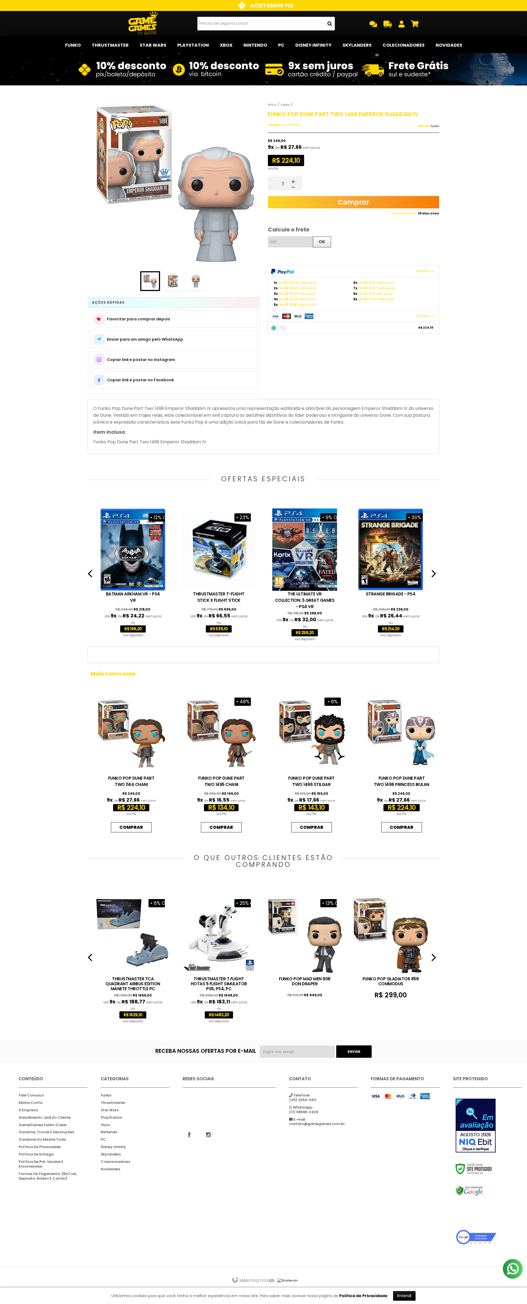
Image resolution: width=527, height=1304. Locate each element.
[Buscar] (329, 23)
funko (435, 126)
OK (322, 242)
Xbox (105, 1125)
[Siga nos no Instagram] (208, 1134)
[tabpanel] (133, 573)
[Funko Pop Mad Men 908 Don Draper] (305, 946)
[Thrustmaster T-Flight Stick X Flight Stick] (219, 574)
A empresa (28, 1110)
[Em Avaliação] (476, 1125)
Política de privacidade (40, 1147)
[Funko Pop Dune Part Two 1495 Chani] (221, 764)
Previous (90, 576)
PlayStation (111, 1117)
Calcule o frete (288, 229)
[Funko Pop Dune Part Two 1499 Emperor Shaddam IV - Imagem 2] (173, 281)
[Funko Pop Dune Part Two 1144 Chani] (131, 764)
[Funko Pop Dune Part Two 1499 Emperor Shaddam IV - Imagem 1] (150, 281)
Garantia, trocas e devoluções (46, 1132)
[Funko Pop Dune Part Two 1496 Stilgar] (311, 764)
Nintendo (109, 1132)
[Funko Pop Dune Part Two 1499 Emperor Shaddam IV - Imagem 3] (196, 281)
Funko (285, 104)
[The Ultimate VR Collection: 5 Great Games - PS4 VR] (305, 575)
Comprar (353, 202)
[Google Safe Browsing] (476, 1190)
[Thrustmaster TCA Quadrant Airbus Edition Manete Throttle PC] (133, 959)
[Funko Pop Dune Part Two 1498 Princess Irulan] (401, 764)
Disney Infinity (113, 1147)
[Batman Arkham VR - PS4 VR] (133, 574)
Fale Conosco (31, 1095)
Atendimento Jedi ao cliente (45, 1117)
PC (103, 1139)
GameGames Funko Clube (42, 1125)
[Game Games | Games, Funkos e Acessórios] (143, 23)
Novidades (110, 1169)
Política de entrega (36, 1154)
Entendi (404, 1296)
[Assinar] (354, 1051)
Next (433, 576)
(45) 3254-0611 (302, 1097)
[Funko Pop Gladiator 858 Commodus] (391, 947)
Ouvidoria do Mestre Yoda (42, 1139)
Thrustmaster (113, 1103)
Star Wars (110, 1110)
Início (272, 104)
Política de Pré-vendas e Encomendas (41, 1164)
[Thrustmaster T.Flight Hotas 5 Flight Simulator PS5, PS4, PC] (219, 959)
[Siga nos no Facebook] (189, 1134)
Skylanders (111, 1154)
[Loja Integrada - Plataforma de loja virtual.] (252, 1280)
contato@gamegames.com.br (317, 1122)
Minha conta (30, 1103)
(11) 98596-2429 (303, 1110)
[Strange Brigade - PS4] (391, 574)
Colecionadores (115, 1162)
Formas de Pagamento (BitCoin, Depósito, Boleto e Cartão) (48, 1176)
